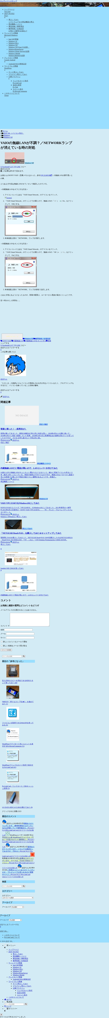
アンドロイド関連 (15, 977)
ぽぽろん (4, 379)
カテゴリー (6, 895)
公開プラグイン (19, 988)
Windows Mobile (18, 975)
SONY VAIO (6, 341)
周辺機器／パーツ (19, 956)
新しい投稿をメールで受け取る (15, 646)
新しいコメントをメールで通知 (15, 642)
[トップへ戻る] (1, 1015)
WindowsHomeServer (20, 973)
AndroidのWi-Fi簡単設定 (22, 979)
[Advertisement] (54, 114)
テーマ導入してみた (20, 984)
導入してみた (18, 954)
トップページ (14, 949)
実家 (49, 341)
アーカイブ (6, 907)
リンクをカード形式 (24, 990)
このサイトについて (12, 935)
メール (3, 634)
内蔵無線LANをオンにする (35, 341)
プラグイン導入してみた (22, 986)
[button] (23, 167)
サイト (3, 638)
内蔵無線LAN (18, 341)
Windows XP (29, 339)
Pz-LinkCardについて (12, 937)
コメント (5, 626)
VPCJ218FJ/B (45, 175)
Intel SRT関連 (18, 965)
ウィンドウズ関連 (15, 963)
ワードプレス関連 (15, 981)
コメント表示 (22, 995)
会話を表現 (21, 993)
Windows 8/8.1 (18, 969)
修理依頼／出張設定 (43, 339)
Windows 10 (17, 967)
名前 (2, 630)
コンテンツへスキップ (8, 1)
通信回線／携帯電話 (20, 958)
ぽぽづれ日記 (14, 952)
